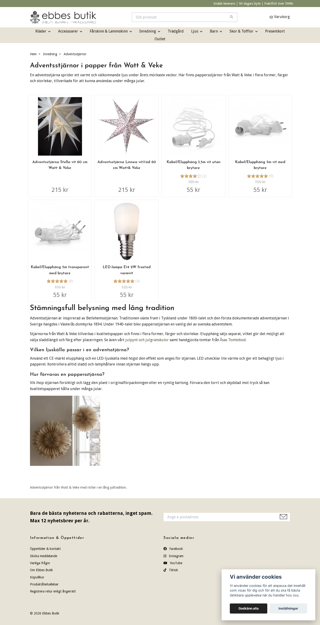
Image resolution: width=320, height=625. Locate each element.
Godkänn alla (248, 608)
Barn (214, 31)
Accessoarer (68, 31)
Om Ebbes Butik (41, 570)
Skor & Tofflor (241, 31)
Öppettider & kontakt (45, 549)
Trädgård (176, 31)
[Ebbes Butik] (95, 17)
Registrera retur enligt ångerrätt (53, 591)
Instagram (175, 556)
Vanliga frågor (40, 563)
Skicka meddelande (43, 556)
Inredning (147, 31)
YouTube (175, 563)
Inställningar (288, 608)
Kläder (40, 31)
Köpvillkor (37, 577)
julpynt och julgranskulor (147, 340)
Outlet (160, 39)
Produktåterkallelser (44, 584)
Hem (33, 54)
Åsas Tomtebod (233, 340)
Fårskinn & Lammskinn (109, 31)
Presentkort (275, 31)
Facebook (175, 549)
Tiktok (173, 570)
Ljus (194, 31)
